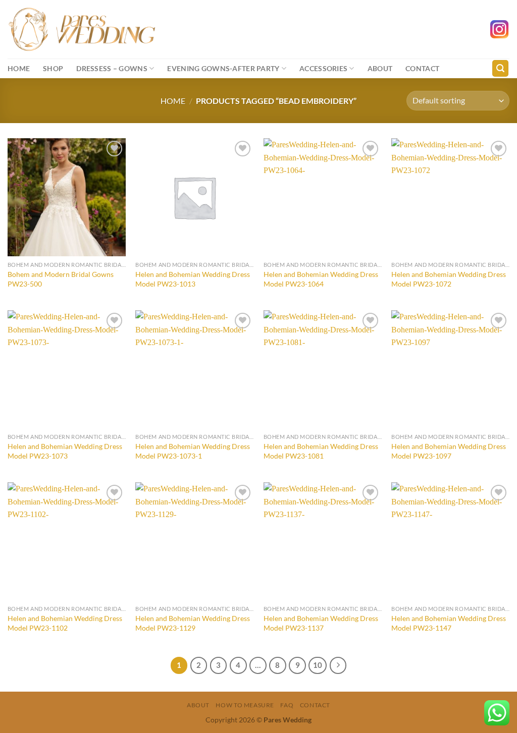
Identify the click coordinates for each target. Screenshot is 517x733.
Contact (422, 68)
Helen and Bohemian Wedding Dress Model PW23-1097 (448, 451)
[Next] (338, 665)
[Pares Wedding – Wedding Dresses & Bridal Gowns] (82, 29)
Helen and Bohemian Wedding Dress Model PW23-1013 (192, 279)
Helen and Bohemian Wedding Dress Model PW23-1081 (321, 451)
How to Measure (245, 705)
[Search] (500, 68)
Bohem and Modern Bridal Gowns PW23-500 (61, 279)
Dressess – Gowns (111, 68)
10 (317, 664)
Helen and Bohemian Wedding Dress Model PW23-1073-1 (192, 451)
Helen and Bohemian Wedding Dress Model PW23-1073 (65, 451)
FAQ (286, 705)
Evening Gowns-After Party (223, 68)
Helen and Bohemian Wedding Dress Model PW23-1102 (65, 623)
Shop (53, 68)
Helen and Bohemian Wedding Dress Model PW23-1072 (448, 279)
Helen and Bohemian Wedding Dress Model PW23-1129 (192, 623)
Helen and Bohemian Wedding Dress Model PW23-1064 (321, 279)
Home (19, 68)
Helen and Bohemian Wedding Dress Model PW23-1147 (448, 623)
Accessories (323, 68)
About (380, 68)
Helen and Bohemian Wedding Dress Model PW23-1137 (321, 623)
